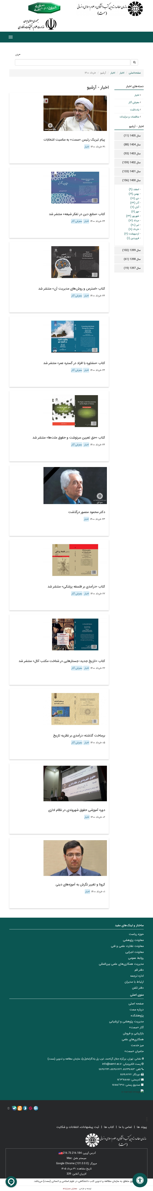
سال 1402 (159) (131, 163)
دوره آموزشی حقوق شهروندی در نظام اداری (76, 810)
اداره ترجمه (137, 976)
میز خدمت (137, 1045)
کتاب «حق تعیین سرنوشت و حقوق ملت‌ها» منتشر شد (68, 437)
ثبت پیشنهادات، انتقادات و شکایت (77, 1127)
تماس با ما (125, 1127)
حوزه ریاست (136, 934)
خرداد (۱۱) (134, 229)
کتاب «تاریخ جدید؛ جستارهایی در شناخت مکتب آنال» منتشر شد (62, 661)
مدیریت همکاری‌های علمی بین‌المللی (121, 964)
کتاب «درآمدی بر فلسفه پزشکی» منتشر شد (76, 586)
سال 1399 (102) (131, 250)
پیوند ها (142, 1127)
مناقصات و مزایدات (129, 117)
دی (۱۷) (134, 198)
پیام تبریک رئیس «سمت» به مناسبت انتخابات (74, 139)
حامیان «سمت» (134, 1051)
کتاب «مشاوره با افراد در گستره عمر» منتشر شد (74, 363)
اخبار (122, 73)
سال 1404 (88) (132, 145)
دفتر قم (139, 970)
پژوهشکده (137, 1015)
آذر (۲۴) (134, 203)
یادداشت (134, 110)
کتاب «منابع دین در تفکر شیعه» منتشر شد (77, 214)
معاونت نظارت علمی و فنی (127, 946)
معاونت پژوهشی (133, 940)
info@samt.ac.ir (112, 1064)
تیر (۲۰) (135, 225)
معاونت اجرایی (134, 952)
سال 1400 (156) (131, 180)
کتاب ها (109, 1127)
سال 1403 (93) (132, 154)
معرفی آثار (76, 221)
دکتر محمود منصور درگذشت (86, 512)
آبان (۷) (134, 207)
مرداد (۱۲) (134, 220)
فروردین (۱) (133, 238)
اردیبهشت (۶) (131, 234)
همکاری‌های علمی (133, 1039)
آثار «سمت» (136, 1027)
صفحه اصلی (136, 1003)
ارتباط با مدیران (134, 981)
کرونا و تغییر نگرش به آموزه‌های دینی (80, 884)
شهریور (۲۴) (132, 216)
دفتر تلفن (138, 987)
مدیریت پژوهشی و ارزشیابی (126, 1021)
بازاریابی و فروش (133, 1033)
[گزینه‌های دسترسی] (139, 1180)
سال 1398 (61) (132, 259)
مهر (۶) (135, 211)
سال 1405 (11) (132, 136)
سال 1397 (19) (132, 268)
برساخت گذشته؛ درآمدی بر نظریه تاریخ (79, 735)
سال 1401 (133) (131, 171)
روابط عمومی (136, 958)
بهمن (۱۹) (134, 194)
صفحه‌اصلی (135, 73)
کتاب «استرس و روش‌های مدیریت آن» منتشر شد (71, 288)
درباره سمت (136, 1009)
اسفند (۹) (134, 189)
